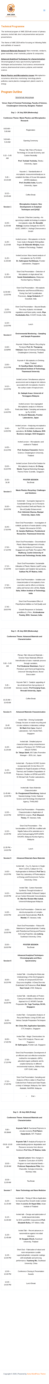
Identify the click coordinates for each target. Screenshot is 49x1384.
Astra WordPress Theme (36, 1374)
